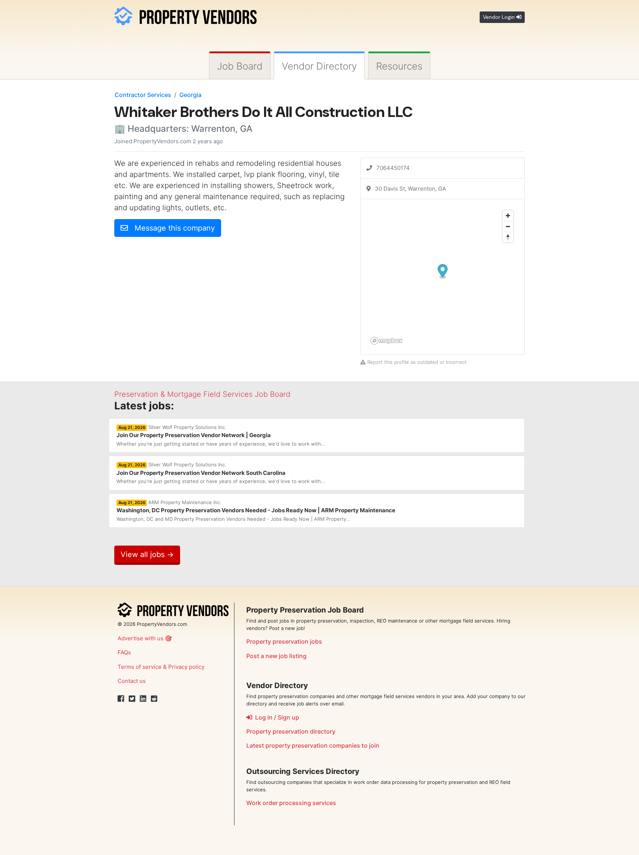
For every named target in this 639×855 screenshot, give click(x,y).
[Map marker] (443, 271)
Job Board (240, 66)
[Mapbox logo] (386, 340)
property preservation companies (313, 745)
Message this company (171, 228)
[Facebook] (121, 698)
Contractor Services (143, 94)
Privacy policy (186, 666)
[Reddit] (154, 698)
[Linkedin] (143, 698)
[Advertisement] (176, 294)
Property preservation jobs (284, 641)
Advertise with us (140, 638)
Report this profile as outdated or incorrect (416, 362)
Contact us (132, 680)
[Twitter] (132, 698)
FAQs (124, 652)
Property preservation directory (290, 731)
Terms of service (140, 666)
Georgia (190, 94)
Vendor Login (499, 17)
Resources (399, 66)
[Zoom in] (508, 215)
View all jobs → (147, 554)
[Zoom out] (508, 226)
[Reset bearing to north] (508, 237)
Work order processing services (291, 803)
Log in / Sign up (275, 717)
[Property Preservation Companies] (185, 15)
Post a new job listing (276, 656)
